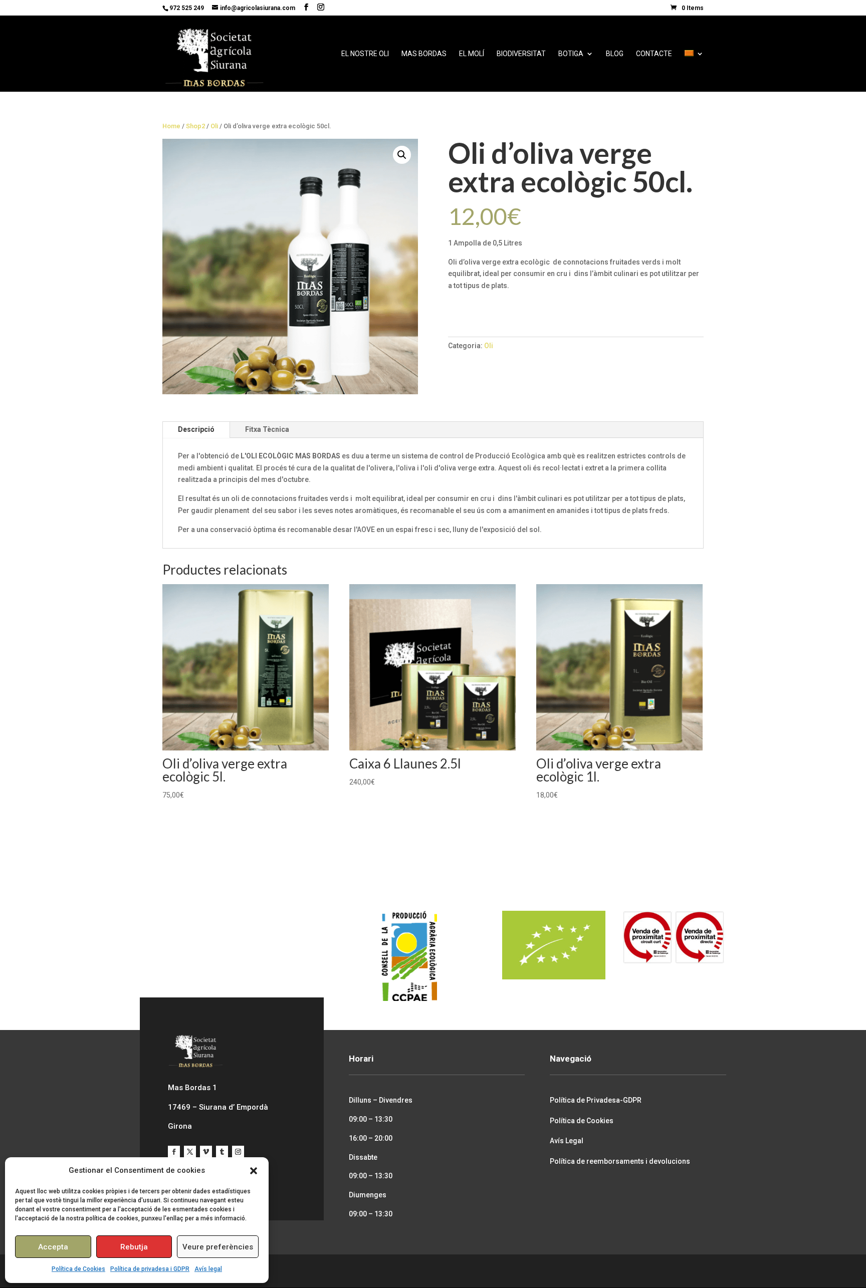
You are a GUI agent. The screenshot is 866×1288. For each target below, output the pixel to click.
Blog (614, 54)
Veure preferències (217, 1246)
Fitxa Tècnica (267, 429)
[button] (254, 1171)
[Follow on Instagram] (238, 1152)
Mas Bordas (424, 54)
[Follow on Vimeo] (206, 1152)
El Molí (471, 54)
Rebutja (134, 1246)
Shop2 (195, 126)
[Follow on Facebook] (174, 1152)
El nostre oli (365, 54)
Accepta (53, 1246)
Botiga (570, 54)
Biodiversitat (521, 54)
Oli (214, 126)
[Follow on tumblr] (222, 1152)
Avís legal (208, 1268)
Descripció (196, 429)
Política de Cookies (78, 1268)
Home (171, 126)
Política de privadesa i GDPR (149, 1268)
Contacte (654, 54)
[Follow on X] (190, 1152)
